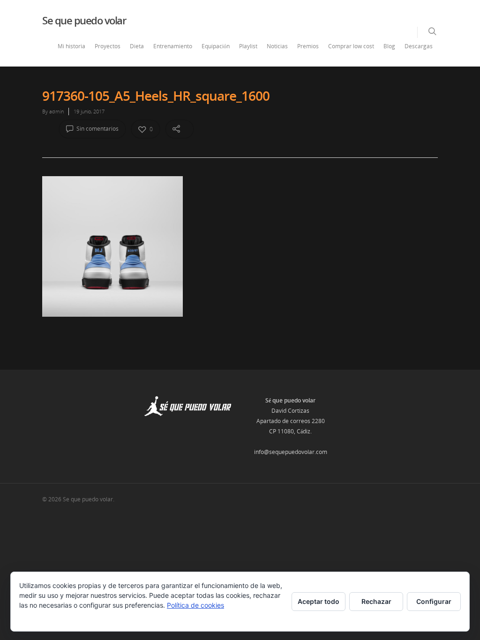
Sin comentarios (97, 129)
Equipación (216, 46)
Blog (389, 46)
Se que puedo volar (84, 20)
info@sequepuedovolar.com (290, 452)
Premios (308, 46)
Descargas (419, 46)
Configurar (433, 601)
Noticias (277, 46)
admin (56, 111)
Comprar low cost (351, 46)
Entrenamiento (172, 46)
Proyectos (107, 46)
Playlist (248, 46)
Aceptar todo (318, 601)
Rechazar (376, 601)
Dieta (137, 46)
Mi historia (71, 46)
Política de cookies (195, 605)
